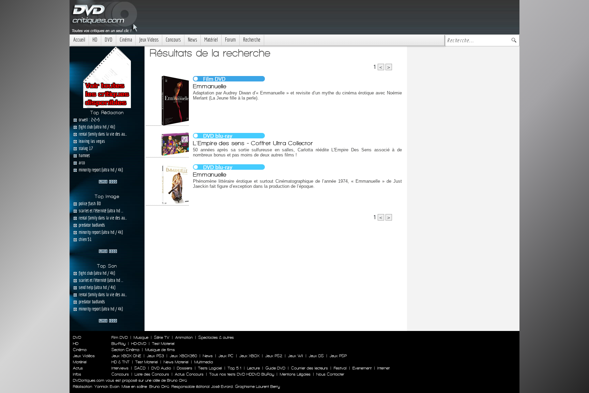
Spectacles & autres (216, 337)
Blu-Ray (118, 344)
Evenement (362, 368)
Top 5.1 (234, 368)
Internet (383, 368)
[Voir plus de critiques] (108, 181)
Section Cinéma (125, 350)
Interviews (120, 368)
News (192, 39)
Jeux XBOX (249, 356)
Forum (230, 39)
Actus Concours (189, 374)
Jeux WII (295, 356)
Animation (184, 337)
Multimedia (203, 362)
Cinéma (126, 39)
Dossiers (184, 368)
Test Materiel (163, 344)
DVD (108, 39)
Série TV (161, 337)
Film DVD (119, 337)
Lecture (253, 368)
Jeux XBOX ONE (126, 356)
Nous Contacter (329, 374)
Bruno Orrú (159, 386)
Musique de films (160, 350)
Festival (340, 368)
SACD (140, 368)
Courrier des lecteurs (309, 368)
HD (94, 39)
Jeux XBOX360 (183, 356)
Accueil (79, 39)
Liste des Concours (152, 374)
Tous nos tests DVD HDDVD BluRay (241, 374)
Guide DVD (275, 368)
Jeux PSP (338, 356)
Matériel (211, 39)
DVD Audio (161, 368)
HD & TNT (120, 362)
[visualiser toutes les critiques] (107, 76)
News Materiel (176, 362)
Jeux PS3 (155, 356)
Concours (173, 39)
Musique (141, 337)
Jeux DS (316, 356)
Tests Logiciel (210, 368)
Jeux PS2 (273, 356)
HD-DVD (138, 344)
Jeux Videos (148, 39)
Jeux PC (225, 356)
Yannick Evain (106, 386)
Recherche (251, 39)
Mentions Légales (295, 374)
